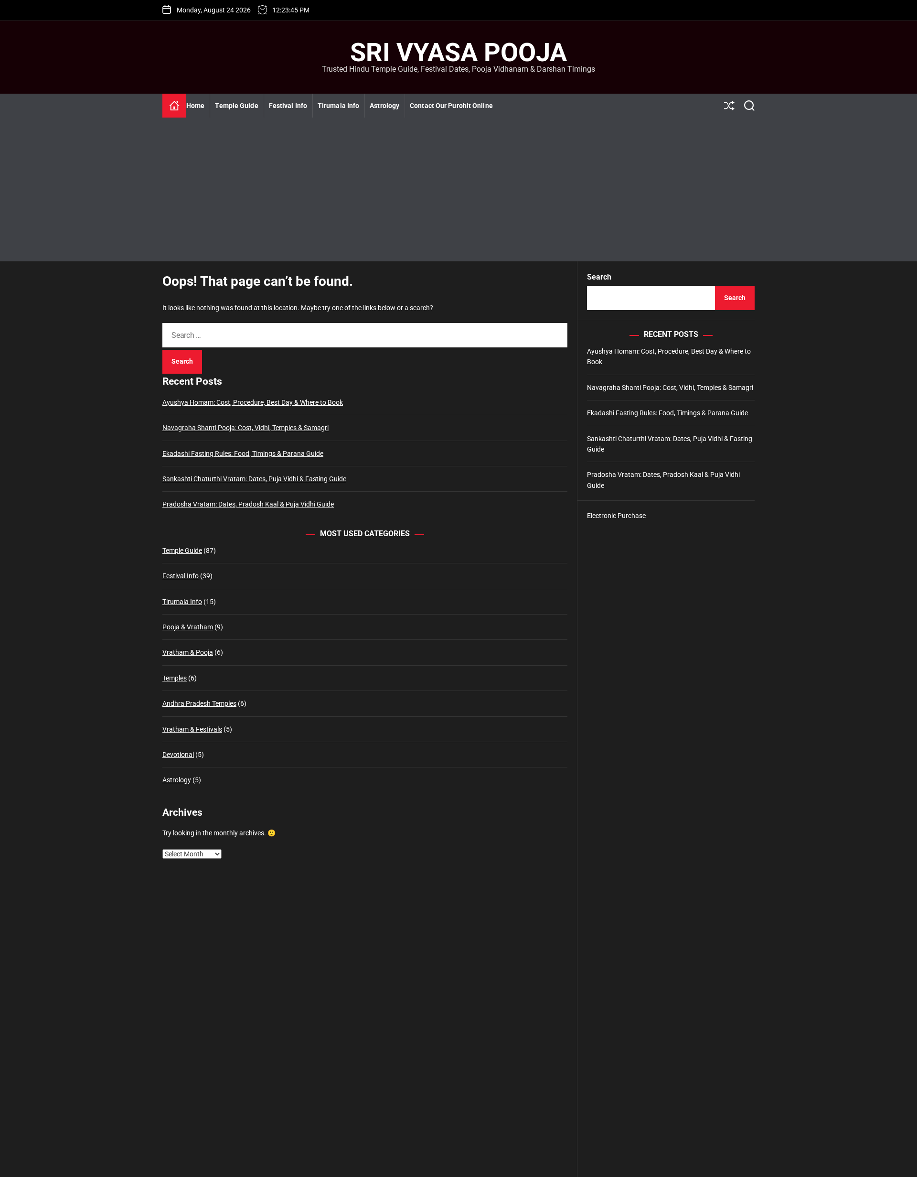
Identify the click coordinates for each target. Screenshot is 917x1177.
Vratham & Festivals (192, 729)
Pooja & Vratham (187, 627)
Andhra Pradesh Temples (199, 704)
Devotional (178, 754)
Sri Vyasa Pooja (458, 52)
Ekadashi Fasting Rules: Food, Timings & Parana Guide (242, 453)
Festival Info (288, 105)
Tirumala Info (338, 105)
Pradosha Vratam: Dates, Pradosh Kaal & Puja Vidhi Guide (248, 504)
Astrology (384, 105)
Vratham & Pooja (187, 653)
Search (599, 276)
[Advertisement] (458, 189)
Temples (174, 678)
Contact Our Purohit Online (451, 105)
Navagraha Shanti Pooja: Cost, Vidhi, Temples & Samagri (245, 428)
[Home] (174, 106)
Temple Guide (236, 105)
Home (195, 105)
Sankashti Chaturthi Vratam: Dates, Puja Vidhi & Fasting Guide (254, 479)
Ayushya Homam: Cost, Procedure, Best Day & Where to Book (252, 402)
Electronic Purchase (616, 515)
